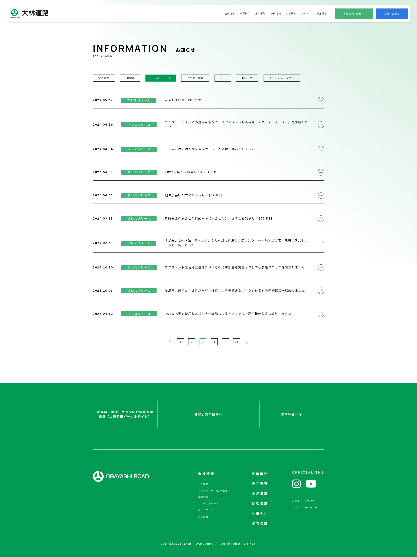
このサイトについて (303, 501)
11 (236, 342)
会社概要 (203, 484)
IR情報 (130, 78)
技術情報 (276, 13)
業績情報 (203, 497)
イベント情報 (195, 78)
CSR (223, 78)
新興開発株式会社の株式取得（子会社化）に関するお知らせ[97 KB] (218, 218)
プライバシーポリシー (304, 507)
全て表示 (104, 78)
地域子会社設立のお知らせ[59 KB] (193, 195)
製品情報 (291, 13)
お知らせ (306, 13)
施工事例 (260, 13)
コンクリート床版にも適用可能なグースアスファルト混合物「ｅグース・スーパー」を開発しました (236, 124)
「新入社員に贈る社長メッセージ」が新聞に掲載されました (210, 149)
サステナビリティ (208, 503)
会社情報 (230, 13)
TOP (95, 56)
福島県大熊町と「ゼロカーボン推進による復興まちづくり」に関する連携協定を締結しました (235, 291)
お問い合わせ (392, 13)
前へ (171, 341)
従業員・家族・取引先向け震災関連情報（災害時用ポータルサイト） (125, 414)
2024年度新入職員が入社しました (191, 172)
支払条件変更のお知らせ (183, 100)
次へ (246, 341)
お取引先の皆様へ (354, 13)
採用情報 (322, 13)
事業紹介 (245, 13)
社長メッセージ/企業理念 (212, 490)
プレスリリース (161, 78)
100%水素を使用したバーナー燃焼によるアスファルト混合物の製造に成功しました (228, 314)
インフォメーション (282, 78)
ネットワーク (205, 510)
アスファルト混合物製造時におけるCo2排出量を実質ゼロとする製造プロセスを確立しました (235, 267)
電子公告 (203, 517)
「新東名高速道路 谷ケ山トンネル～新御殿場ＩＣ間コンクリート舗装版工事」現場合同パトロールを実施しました (236, 243)
